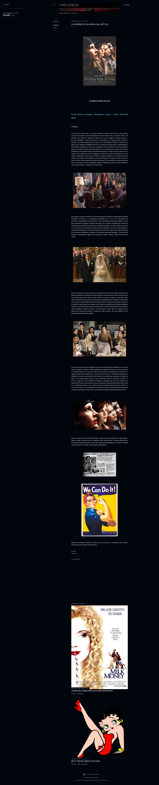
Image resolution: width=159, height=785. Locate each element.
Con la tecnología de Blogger (92, 774)
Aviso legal (74, 13)
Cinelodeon (69, 5)
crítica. (55, 27)
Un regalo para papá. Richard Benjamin (92, 690)
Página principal (64, 13)
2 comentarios (80, 693)
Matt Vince (95, 777)
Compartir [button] (56, 21)
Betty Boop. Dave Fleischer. (85, 761)
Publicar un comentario (82, 764)
